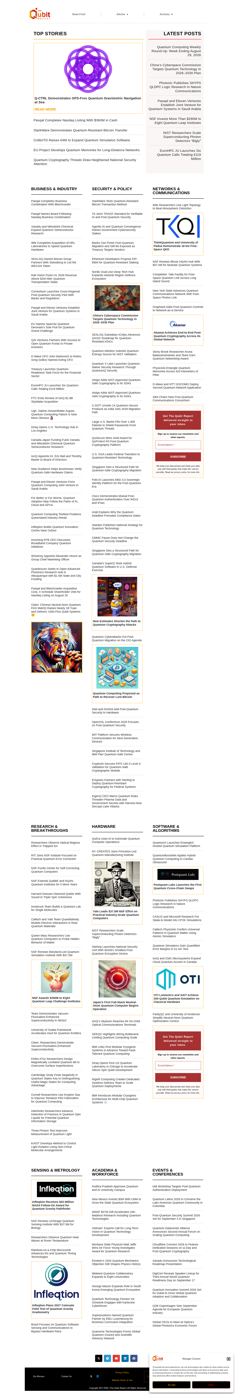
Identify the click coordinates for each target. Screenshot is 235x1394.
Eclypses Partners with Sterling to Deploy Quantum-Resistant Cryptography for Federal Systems (114, 783)
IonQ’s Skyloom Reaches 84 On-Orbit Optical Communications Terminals (116, 1023)
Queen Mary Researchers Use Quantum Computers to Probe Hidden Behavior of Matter (55, 939)
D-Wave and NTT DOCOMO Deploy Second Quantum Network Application (177, 386)
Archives (165, 14)
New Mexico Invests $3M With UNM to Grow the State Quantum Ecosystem (116, 1201)
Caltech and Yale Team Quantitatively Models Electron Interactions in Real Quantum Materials (55, 923)
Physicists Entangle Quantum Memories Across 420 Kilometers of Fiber (175, 371)
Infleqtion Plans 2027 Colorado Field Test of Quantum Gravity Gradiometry (53, 1309)
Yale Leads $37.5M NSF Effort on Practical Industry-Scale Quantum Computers (116, 915)
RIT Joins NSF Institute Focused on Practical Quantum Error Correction (54, 857)
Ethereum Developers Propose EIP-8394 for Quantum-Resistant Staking (115, 260)
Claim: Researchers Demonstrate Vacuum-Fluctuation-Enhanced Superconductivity (52, 1046)
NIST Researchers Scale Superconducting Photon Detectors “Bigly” (182, 137)
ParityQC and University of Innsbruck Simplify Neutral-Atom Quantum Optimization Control (176, 1018)
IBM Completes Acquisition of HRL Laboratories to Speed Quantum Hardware (53, 246)
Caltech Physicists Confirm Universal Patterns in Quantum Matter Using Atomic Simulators (176, 933)
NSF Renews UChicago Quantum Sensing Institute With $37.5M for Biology (52, 1224)
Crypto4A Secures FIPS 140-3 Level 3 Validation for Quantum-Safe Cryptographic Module (116, 767)
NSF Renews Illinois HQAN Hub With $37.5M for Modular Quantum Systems (177, 263)
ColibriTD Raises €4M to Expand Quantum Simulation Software (82, 140)
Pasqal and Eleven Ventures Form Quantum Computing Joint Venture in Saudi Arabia (54, 485)
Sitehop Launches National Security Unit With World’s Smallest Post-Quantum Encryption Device (114, 950)
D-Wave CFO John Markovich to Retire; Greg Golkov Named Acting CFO (56, 358)
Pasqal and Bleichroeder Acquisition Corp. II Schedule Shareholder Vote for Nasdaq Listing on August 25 (56, 592)
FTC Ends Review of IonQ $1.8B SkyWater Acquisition (52, 400)
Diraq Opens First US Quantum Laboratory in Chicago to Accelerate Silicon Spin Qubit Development (114, 1066)
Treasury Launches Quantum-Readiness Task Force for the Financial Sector (56, 373)
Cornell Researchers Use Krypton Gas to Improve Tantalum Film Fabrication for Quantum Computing (55, 1098)
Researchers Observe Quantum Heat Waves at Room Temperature (55, 1239)
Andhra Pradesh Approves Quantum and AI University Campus (115, 1188)
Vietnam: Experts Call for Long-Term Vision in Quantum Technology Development (115, 1232)
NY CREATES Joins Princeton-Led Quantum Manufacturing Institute (114, 853)
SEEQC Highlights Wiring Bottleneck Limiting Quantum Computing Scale (115, 1036)
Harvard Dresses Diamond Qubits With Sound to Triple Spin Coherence (56, 895)
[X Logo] (91, 1376)
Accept (171, 1384)
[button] (228, 1359)
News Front (78, 14)
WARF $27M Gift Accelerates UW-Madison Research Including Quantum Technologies (116, 1215)
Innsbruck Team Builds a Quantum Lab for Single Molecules (56, 908)
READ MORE (45, 109)
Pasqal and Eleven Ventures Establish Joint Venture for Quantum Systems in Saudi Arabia (175, 105)
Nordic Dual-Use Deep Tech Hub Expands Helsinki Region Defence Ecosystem (113, 275)
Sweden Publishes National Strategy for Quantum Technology (117, 526)
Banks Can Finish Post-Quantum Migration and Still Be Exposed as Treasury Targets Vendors (113, 246)
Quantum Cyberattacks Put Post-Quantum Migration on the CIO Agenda (117, 638)
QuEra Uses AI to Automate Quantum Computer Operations (116, 840)
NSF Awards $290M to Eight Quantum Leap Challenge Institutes (56, 999)
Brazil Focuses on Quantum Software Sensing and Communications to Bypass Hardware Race (55, 1328)
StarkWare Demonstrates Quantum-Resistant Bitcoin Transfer (80, 130)
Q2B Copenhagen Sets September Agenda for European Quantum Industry (175, 1309)
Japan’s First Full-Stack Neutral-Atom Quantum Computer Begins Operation (115, 1006)
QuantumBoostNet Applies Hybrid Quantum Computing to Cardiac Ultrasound (174, 859)
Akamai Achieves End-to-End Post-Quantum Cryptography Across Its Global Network (177, 336)
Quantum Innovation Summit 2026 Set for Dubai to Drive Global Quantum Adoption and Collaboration (177, 1293)
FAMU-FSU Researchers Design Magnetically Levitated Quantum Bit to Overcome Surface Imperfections (55, 1062)
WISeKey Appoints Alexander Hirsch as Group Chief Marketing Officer (56, 557)
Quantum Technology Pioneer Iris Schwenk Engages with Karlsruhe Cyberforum (113, 1302)
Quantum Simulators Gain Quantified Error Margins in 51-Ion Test (176, 947)
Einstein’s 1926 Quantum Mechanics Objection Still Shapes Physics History (116, 1262)
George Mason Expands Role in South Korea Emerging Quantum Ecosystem (116, 1288)
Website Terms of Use (122, 1380)
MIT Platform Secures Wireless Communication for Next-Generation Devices (115, 738)
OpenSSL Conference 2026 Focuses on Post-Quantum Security (115, 723)
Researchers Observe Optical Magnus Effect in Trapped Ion (55, 844)
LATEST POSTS (182, 33)
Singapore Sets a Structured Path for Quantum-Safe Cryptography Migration (116, 468)
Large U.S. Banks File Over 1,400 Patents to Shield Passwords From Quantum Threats (114, 425)
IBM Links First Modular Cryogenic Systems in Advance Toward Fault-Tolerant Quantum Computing (114, 1050)
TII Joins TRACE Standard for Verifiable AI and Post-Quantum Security (117, 215)
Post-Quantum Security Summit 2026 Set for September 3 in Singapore (176, 1217)
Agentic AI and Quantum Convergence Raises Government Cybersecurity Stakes (116, 230)
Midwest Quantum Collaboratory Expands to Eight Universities (112, 1275)
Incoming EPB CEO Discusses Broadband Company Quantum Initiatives (51, 543)
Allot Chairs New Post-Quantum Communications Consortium (173, 398)
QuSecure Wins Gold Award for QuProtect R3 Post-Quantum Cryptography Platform (112, 441)
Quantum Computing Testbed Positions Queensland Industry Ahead (56, 516)
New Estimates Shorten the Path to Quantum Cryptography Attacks (117, 623)
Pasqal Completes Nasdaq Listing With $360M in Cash (75, 120)
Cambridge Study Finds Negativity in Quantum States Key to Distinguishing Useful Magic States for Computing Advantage (55, 1080)
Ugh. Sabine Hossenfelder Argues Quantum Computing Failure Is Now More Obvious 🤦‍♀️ (54, 414)
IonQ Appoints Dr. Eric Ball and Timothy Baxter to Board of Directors (56, 458)
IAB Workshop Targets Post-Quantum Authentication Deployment (176, 1188)
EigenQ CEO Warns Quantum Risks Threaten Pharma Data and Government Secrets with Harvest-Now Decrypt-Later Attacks (117, 801)
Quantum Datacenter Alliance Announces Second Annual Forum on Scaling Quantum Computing (176, 1232)
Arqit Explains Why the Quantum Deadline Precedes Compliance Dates (116, 514)
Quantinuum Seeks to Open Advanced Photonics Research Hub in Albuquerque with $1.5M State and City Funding (56, 574)
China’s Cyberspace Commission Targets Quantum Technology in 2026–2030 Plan (175, 69)
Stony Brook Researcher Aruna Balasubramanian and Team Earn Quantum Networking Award (174, 355)
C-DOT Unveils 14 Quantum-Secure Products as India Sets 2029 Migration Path (116, 409)
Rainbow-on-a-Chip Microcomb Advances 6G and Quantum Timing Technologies (53, 1253)
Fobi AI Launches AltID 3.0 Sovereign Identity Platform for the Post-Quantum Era (116, 483)
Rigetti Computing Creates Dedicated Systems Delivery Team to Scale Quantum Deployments (115, 1083)
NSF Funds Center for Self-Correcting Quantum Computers (55, 870)
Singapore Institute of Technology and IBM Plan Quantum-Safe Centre (116, 752)
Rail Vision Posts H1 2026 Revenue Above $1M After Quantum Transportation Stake (54, 279)
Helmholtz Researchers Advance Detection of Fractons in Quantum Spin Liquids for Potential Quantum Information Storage (56, 1116)
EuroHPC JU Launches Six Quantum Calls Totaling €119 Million (179, 154)
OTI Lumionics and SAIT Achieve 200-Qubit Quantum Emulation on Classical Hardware (176, 998)
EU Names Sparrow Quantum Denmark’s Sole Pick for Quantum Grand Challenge (52, 327)
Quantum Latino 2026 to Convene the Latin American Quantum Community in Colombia (178, 1203)
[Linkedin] (97, 1376)
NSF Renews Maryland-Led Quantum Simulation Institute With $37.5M (55, 953)
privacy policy (180, 472)
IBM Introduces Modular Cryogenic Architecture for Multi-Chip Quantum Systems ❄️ (115, 1099)
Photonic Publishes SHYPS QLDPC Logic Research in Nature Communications (175, 87)
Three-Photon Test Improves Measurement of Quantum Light (51, 1132)
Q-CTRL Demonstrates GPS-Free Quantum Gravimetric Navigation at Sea (88, 100)
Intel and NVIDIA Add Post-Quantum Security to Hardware (115, 711)
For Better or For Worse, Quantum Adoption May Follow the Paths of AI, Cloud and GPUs (54, 501)
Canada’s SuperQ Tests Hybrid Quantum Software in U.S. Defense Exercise (114, 567)
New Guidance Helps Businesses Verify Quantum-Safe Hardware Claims (56, 470)
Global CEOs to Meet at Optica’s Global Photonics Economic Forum (175, 1323)
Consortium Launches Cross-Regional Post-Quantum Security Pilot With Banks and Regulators (55, 295)
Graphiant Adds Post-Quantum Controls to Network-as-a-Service (178, 308)
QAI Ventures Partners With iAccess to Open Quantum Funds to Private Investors (55, 343)
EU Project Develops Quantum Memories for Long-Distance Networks (87, 150)
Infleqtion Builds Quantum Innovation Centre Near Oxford (54, 528)
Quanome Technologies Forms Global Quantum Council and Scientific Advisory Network (116, 1335)
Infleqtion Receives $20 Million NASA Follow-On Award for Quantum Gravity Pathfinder (53, 1205)
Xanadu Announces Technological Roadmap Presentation (174, 1262)
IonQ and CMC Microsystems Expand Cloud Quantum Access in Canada (177, 960)
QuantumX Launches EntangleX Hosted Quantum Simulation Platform (176, 844)
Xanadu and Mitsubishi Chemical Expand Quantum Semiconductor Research (52, 230)
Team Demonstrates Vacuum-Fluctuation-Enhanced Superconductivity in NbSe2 (50, 1017)
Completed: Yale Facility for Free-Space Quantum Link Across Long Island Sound (174, 278)
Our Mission (38, 1376)
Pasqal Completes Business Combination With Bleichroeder (51, 202)
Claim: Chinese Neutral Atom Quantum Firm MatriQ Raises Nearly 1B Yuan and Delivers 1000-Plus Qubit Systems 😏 (56, 610)
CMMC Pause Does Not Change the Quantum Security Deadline (115, 539)
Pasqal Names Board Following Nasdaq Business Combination (51, 215)
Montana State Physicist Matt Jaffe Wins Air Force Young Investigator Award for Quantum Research (114, 1248)
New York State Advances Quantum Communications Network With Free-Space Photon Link (176, 294)
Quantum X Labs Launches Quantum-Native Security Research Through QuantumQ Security (116, 367)
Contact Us (66, 1376)
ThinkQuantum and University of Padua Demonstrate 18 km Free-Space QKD (176, 246)
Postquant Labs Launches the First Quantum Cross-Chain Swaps (178, 886)
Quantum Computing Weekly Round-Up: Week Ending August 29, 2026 (176, 51)
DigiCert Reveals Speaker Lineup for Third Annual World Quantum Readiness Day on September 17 (176, 1277)
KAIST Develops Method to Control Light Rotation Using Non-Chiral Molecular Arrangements (53, 1147)
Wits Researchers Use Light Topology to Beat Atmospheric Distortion (177, 206)
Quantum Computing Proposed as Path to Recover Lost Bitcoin (116, 695)
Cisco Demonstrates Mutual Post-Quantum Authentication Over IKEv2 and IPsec (115, 499)
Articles (121, 14)
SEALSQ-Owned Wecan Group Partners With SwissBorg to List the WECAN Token (53, 262)
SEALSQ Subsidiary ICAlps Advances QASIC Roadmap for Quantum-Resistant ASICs (116, 338)
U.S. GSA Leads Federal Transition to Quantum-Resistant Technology (116, 456)
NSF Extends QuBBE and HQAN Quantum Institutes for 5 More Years (54, 882)
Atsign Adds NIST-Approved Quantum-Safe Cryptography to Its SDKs (116, 381)
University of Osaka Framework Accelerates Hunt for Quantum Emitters (56, 1031)
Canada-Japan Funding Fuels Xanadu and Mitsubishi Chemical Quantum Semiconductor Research (55, 443)
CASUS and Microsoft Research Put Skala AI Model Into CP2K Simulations (177, 918)
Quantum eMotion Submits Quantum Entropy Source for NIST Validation (115, 352)
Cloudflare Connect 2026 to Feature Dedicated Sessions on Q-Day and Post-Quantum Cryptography (175, 1248)
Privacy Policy (122, 1372)
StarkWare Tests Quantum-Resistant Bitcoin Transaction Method (115, 202)
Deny (211, 1384)
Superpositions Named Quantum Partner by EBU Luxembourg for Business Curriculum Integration (113, 1319)
